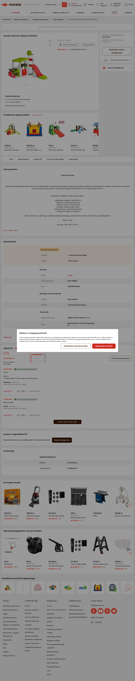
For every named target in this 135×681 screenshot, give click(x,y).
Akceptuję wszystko (104, 346)
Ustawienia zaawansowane (76, 346)
